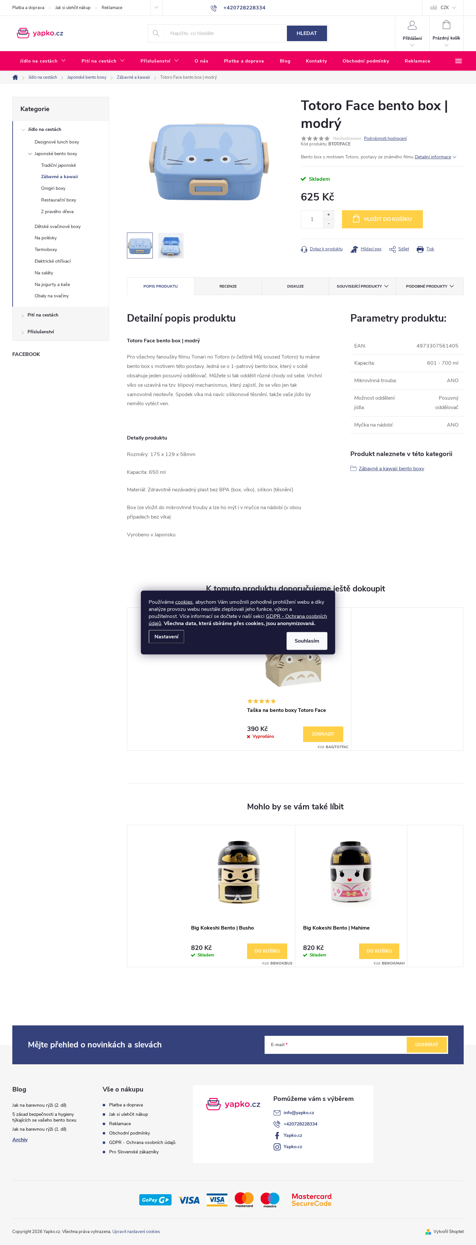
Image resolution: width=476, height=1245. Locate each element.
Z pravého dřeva (57, 212)
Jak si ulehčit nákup (73, 8)
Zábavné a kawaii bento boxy (391, 468)
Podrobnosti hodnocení (385, 138)
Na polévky (46, 238)
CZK (445, 8)
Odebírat (426, 1045)
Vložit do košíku (388, 219)
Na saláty (44, 273)
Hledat (307, 33)
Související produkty (359, 286)
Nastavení (166, 636)
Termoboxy (46, 249)
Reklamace (112, 8)
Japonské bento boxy (56, 154)
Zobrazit (323, 734)
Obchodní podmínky (129, 1133)
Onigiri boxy (53, 188)
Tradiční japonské (58, 165)
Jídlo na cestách (44, 129)
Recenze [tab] (228, 286)
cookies (184, 602)
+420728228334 (300, 1124)
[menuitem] (43, 61)
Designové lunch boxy (57, 142)
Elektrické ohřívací (53, 261)
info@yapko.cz (299, 1113)
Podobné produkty (426, 286)
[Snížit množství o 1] (328, 223)
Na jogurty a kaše (52, 284)
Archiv (20, 1139)
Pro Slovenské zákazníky (134, 1152)
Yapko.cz (293, 1135)
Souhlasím (307, 641)
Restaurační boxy (58, 200)
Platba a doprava (28, 8)
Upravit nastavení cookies (136, 1232)
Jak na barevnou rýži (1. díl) (39, 1129)
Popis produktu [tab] (160, 286)
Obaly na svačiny (52, 296)
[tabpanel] (295, 679)
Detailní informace (433, 157)
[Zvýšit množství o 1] (328, 215)
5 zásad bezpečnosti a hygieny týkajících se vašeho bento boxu (44, 1117)
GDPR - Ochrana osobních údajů (142, 1142)
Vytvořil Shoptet (449, 1232)
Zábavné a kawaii (59, 177)
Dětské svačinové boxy (58, 226)
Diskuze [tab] (295, 286)
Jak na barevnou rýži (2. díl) (39, 1105)
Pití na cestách (43, 315)
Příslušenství (41, 332)
